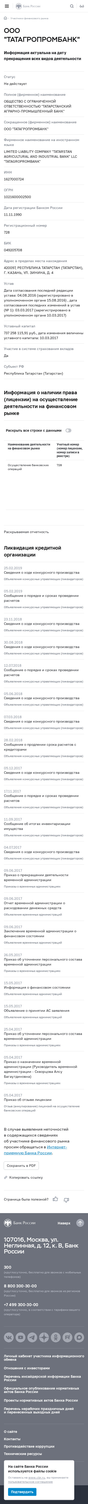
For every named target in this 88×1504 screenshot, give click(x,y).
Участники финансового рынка (29, 18)
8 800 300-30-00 (20, 1285)
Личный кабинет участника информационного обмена (44, 1358)
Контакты (12, 1439)
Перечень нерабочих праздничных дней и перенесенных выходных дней (39, 1410)
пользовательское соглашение (30, 1482)
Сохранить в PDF (21, 1165)
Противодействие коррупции (29, 1446)
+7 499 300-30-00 (21, 1304)
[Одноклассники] (56, 1337)
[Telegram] (32, 1337)
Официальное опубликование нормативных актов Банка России (41, 1390)
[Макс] (79, 1337)
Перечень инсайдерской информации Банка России (42, 1378)
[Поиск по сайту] (75, 6)
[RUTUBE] (67, 1337)
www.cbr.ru (36, 1478)
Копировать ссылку (26, 1177)
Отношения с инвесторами (27, 1368)
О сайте (10, 1431)
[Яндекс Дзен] (44, 1337)
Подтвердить (22, 1492)
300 (7, 1267)
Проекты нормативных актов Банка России (41, 1400)
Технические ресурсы (23, 1454)
